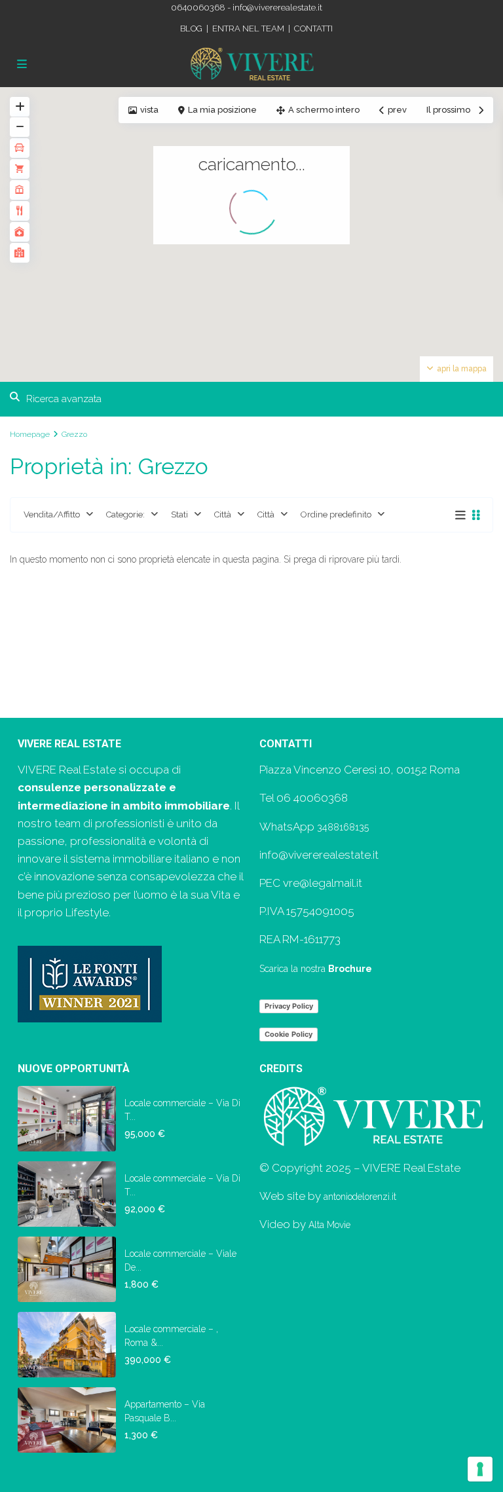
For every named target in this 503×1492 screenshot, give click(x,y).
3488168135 (343, 827)
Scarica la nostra (315, 968)
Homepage (30, 434)
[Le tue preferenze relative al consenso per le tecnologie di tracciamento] (480, 1469)
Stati (179, 514)
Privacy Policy (289, 1006)
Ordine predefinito (336, 514)
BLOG (191, 28)
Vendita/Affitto (52, 514)
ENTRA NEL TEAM (248, 28)
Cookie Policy (288, 1034)
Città (222, 514)
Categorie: (125, 514)
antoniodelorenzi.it (360, 1196)
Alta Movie (329, 1225)
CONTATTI (313, 28)
